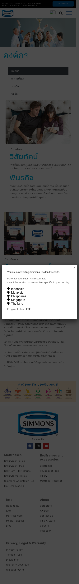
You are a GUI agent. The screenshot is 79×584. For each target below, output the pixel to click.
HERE (27, 309)
